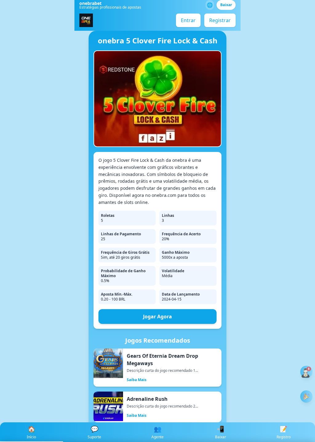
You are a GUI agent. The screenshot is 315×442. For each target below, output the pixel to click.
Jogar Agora (157, 316)
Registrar (220, 20)
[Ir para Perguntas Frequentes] (306, 372)
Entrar (188, 20)
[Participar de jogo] (306, 396)
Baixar (226, 4)
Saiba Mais (136, 379)
